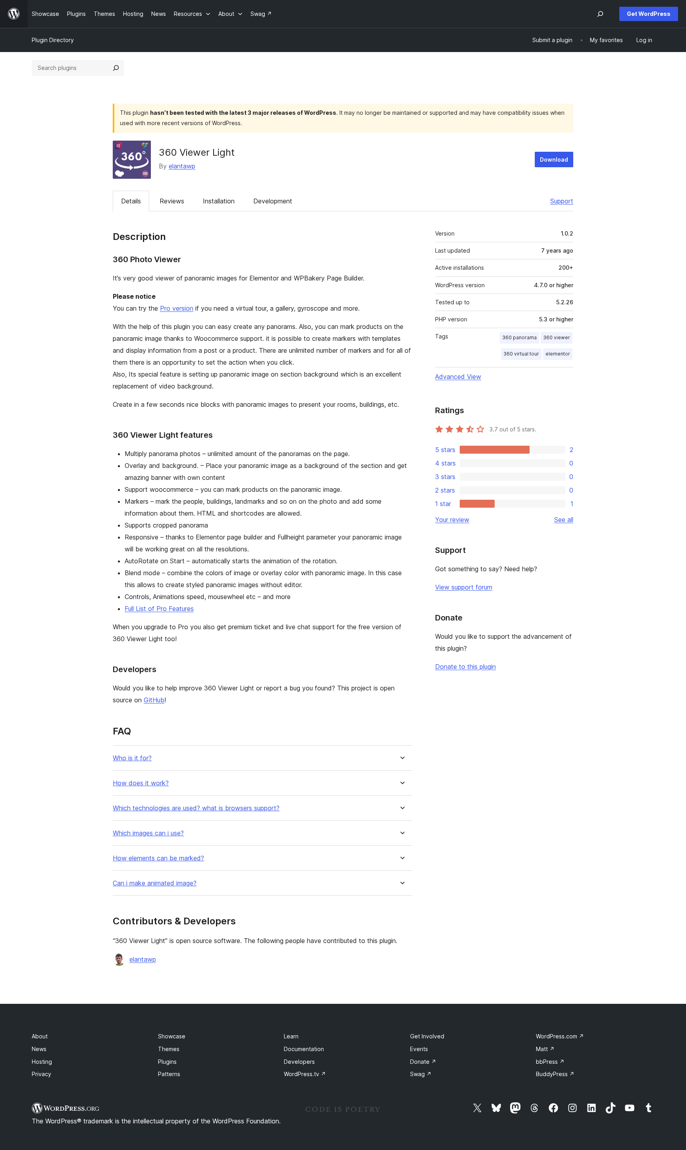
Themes (168, 1049)
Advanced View (458, 377)
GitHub (154, 700)
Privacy (41, 1074)
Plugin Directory (53, 40)
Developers (299, 1061)
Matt (545, 1049)
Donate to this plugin (465, 667)
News (39, 1049)
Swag (421, 1074)
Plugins (167, 1061)
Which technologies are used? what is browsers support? (196, 808)
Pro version (176, 308)
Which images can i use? (148, 833)
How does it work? (141, 783)
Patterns (169, 1074)
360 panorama (519, 337)
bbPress (550, 1061)
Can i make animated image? (155, 883)
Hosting (42, 1061)
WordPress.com (560, 1036)
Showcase (171, 1036)
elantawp (182, 166)
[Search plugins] (116, 68)
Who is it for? (132, 758)
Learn (291, 1036)
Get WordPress (649, 13)
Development (272, 201)
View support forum (463, 587)
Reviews (172, 201)
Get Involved (427, 1036)
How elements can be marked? (158, 858)
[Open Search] (600, 14)
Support (561, 201)
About (40, 1036)
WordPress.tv (305, 1074)
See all (563, 520)
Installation (219, 201)
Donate (423, 1061)
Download (554, 159)
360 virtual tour (521, 354)
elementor (557, 354)
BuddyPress (555, 1074)
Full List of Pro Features (159, 609)
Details (131, 201)
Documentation (304, 1049)
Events (419, 1049)
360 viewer (556, 337)
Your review (452, 520)
